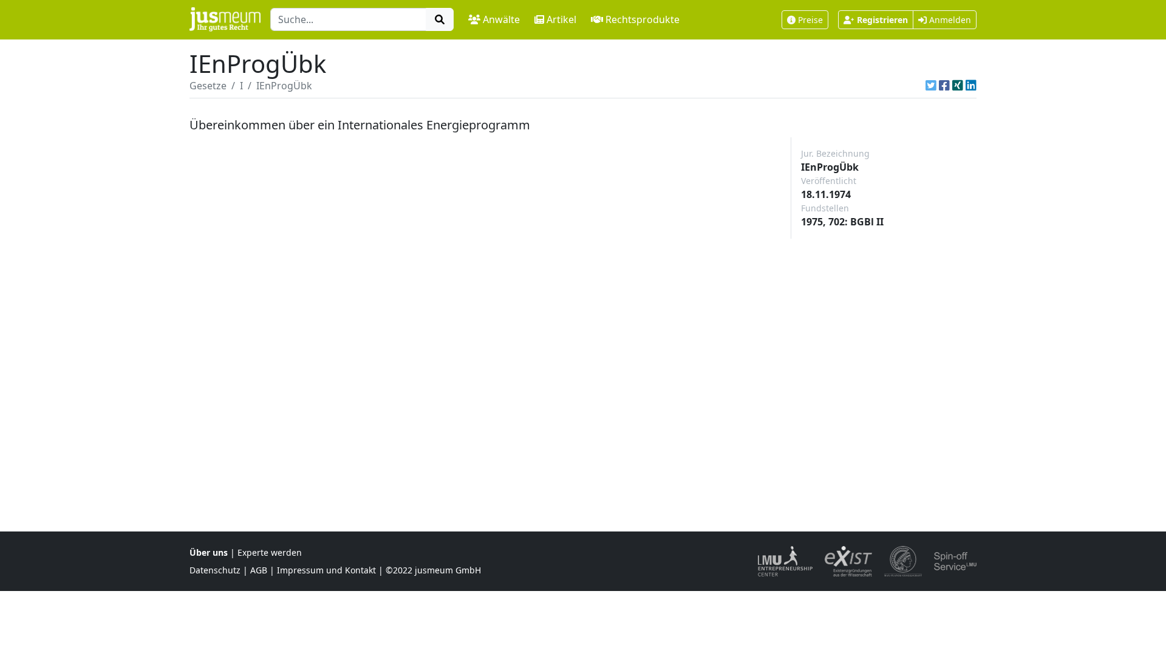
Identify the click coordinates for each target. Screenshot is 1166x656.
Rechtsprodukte (642, 19)
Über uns (208, 552)
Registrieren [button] (882, 20)
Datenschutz (214, 570)
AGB (258, 570)
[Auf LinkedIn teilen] (971, 85)
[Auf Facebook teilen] (944, 85)
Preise (810, 20)
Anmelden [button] (949, 20)
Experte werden (269, 552)
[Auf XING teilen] (957, 85)
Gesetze (208, 85)
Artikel (561, 19)
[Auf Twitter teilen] (931, 85)
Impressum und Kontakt (326, 570)
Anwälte (501, 19)
